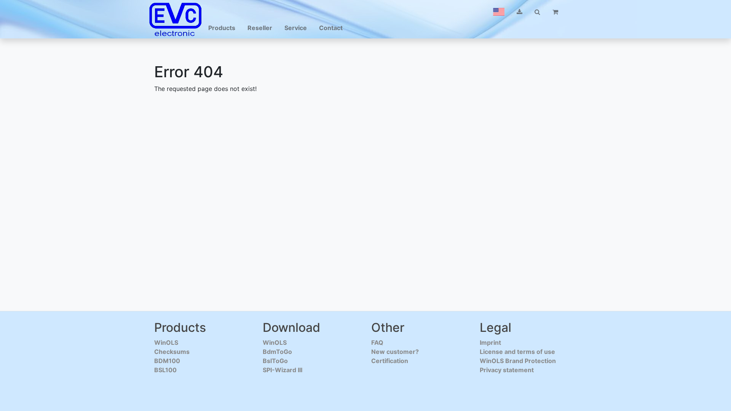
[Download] (519, 11)
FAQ (377, 342)
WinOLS (166, 342)
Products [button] (221, 28)
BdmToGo (277, 351)
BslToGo (275, 361)
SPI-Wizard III (282, 370)
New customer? (395, 351)
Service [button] (295, 28)
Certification (389, 361)
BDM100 (167, 361)
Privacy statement (507, 370)
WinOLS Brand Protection (518, 361)
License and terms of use (517, 351)
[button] (499, 12)
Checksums (172, 351)
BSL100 (165, 370)
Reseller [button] (259, 28)
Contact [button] (331, 28)
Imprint (490, 342)
